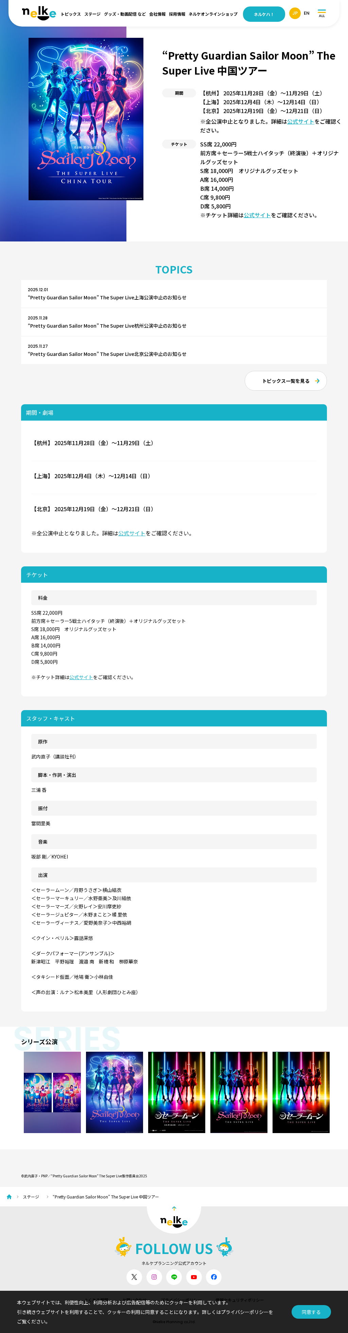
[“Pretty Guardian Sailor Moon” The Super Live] (301, 1092)
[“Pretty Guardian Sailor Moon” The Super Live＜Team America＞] (238, 1092)
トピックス (70, 14)
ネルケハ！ (264, 14)
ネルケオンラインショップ (213, 14)
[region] (176, 1092)
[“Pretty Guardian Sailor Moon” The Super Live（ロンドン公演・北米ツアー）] (114, 1092)
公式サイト (300, 121)
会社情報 (157, 14)
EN (307, 13)
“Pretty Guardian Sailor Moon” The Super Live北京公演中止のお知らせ (107, 353)
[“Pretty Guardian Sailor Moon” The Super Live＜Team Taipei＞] (176, 1092)
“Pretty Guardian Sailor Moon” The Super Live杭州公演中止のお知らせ (107, 325)
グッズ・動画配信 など (125, 14)
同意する (311, 1311)
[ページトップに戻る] (174, 1220)
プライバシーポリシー (244, 1311)
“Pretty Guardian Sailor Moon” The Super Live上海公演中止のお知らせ (107, 297)
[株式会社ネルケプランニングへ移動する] (11, 1196)
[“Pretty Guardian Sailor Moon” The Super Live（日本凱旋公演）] (52, 1092)
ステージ (92, 14)
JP (295, 13)
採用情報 (177, 14)
